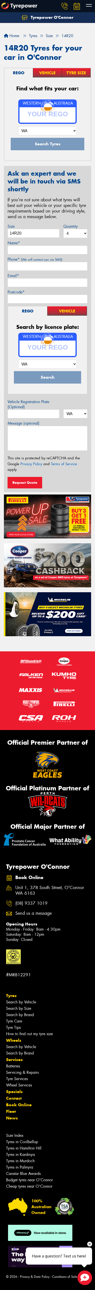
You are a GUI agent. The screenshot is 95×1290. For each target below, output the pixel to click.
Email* (13, 275)
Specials (14, 1091)
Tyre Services (17, 1078)
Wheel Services (19, 1085)
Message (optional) (23, 423)
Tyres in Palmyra (19, 1167)
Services (14, 1059)
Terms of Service (64, 464)
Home (13, 35)
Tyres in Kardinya (20, 1154)
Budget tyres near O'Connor (29, 1179)
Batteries (13, 1066)
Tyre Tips (13, 1027)
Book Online (19, 1104)
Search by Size (18, 1008)
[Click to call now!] (64, 6)
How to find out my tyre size (29, 1033)
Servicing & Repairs (22, 1072)
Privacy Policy (31, 464)
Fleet (11, 1111)
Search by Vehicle (21, 1002)
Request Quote (24, 482)
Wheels (13, 1040)
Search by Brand (20, 1014)
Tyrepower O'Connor (51, 17)
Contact (14, 1098)
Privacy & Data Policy (34, 1277)
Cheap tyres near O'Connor (29, 1186)
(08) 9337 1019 (31, 903)
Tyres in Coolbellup (22, 1141)
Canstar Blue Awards (23, 1173)
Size (11, 226)
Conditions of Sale (64, 1277)
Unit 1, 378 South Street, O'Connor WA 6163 (49, 890)
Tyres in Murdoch (20, 1160)
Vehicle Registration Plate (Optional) (28, 404)
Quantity (70, 226)
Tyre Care (14, 1021)
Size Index (14, 1135)
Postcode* (16, 292)
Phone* (35, 259)
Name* (14, 243)
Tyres (11, 995)
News (12, 1118)
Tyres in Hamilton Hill (23, 1148)
